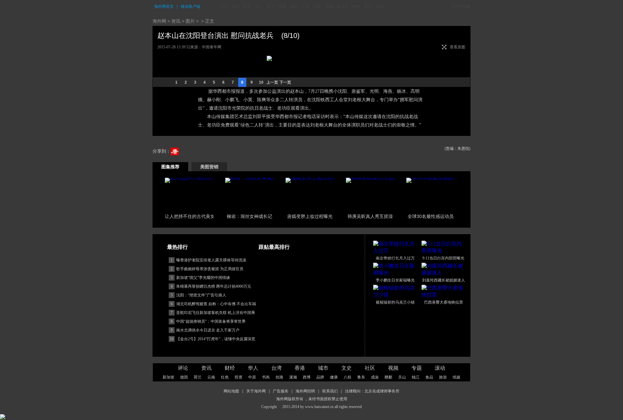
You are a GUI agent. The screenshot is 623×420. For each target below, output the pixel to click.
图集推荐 (170, 166)
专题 (416, 368)
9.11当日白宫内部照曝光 (443, 258)
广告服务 (280, 391)
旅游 (443, 377)
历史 (306, 6)
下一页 (285, 82)
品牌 (320, 377)
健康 (334, 377)
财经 (247, 6)
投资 (238, 377)
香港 (282, 6)
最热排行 (177, 247)
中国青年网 (211, 47)
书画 (266, 377)
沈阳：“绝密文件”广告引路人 (201, 295)
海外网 (159, 21)
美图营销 (209, 166)
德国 (356, 6)
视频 (329, 6)
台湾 (271, 6)
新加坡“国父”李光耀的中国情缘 (203, 277)
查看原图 (457, 47)
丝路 (279, 377)
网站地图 (231, 391)
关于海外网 (256, 391)
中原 (252, 377)
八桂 (347, 377)
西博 (307, 377)
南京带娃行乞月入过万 (395, 258)
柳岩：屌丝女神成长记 (249, 216)
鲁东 (361, 377)
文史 (346, 368)
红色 (225, 377)
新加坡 (342, 6)
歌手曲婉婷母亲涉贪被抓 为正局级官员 (209, 269)
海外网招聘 (305, 391)
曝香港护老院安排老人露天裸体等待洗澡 (211, 260)
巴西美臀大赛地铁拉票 (443, 302)
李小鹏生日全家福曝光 (395, 280)
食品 (429, 377)
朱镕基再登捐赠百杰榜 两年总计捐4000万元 (213, 286)
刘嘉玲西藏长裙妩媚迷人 (443, 280)
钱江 (416, 377)
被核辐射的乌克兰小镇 (395, 302)
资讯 (235, 6)
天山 (402, 377)
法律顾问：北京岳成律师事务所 (372, 391)
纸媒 (456, 377)
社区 (317, 6)
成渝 (375, 377)
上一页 (272, 82)
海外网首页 (164, 6)
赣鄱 (388, 377)
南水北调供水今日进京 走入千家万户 (207, 330)
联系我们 (330, 391)
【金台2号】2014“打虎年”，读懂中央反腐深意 (215, 339)
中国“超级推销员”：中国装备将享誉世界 (211, 321)
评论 (224, 6)
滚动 (380, 6)
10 (261, 82)
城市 (294, 6)
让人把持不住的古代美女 (190, 216)
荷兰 (368, 6)
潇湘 (293, 377)
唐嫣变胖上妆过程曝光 (310, 216)
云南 (211, 377)
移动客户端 (190, 6)
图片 (190, 21)
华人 (259, 6)
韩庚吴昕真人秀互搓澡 (370, 216)
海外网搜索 (460, 6)
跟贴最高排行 (274, 247)
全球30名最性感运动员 (431, 216)
